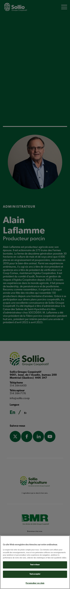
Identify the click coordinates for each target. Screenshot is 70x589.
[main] (35, 562)
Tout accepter (35, 574)
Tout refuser (35, 565)
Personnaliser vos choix (35, 583)
